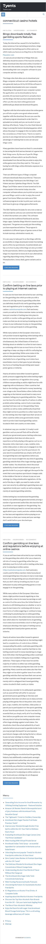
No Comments (32, 30)
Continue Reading (11, 267)
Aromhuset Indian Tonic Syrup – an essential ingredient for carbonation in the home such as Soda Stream (22, 846)
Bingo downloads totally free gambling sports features (19, 35)
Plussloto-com (8, 55)
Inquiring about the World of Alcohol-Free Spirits (24, 896)
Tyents (9, 6)
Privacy (8, 921)
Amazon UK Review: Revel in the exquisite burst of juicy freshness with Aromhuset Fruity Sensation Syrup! (23, 811)
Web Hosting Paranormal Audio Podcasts (21, 882)
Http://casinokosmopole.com (14, 570)
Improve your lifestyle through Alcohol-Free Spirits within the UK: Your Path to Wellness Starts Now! (22, 829)
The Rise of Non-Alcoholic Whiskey (18, 905)
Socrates (27, 937)
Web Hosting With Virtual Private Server (20, 840)
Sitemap (8, 924)
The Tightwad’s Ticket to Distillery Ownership (23, 817)
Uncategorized (19, 30)
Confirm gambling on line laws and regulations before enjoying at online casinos (23, 546)
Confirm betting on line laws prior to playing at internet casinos (22, 287)
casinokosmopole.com (17, 309)
